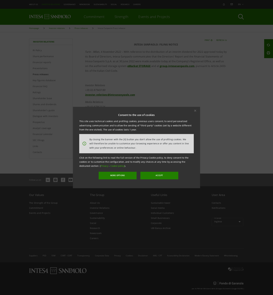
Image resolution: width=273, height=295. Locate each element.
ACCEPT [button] (159, 175)
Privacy (105, 165)
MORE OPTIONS (117, 175)
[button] (195, 110)
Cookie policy (117, 165)
